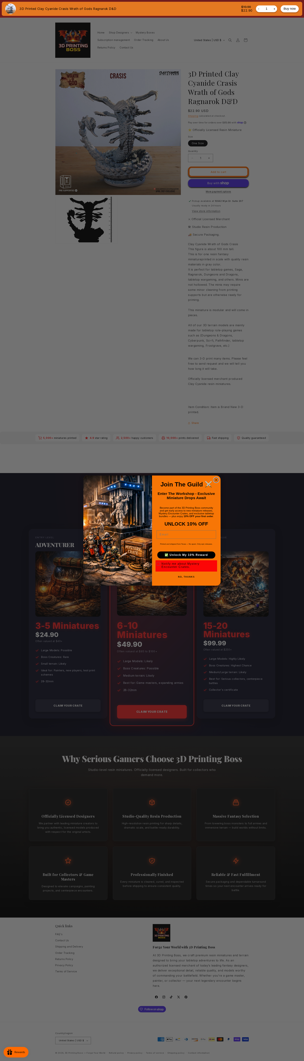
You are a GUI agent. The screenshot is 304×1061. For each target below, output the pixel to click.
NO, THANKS (186, 577)
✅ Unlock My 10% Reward (186, 554)
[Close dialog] (216, 480)
